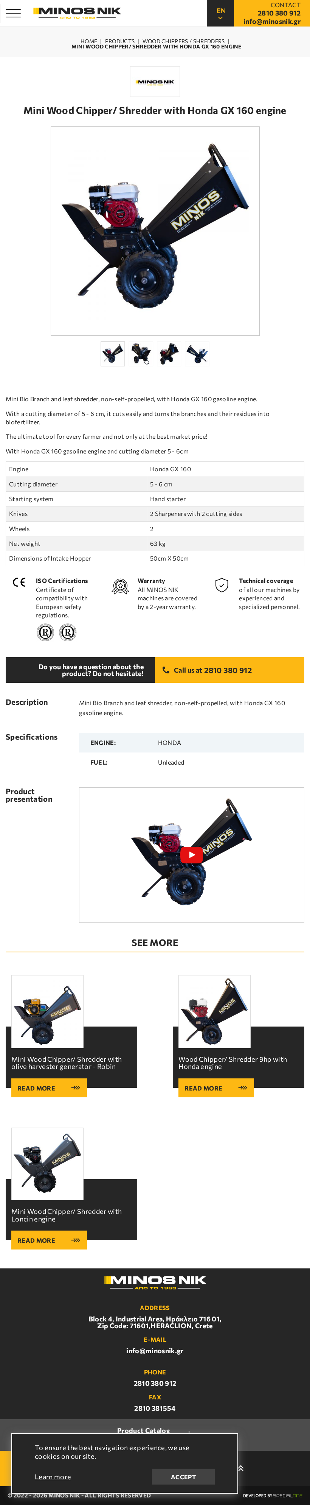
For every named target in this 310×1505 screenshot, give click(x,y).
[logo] (77, 13)
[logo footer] (155, 1283)
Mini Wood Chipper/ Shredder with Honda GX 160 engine (156, 46)
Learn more (53, 1476)
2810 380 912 (228, 670)
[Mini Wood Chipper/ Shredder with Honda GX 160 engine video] (191, 855)
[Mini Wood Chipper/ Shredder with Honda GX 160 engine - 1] (155, 231)
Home (89, 41)
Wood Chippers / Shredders (184, 41)
